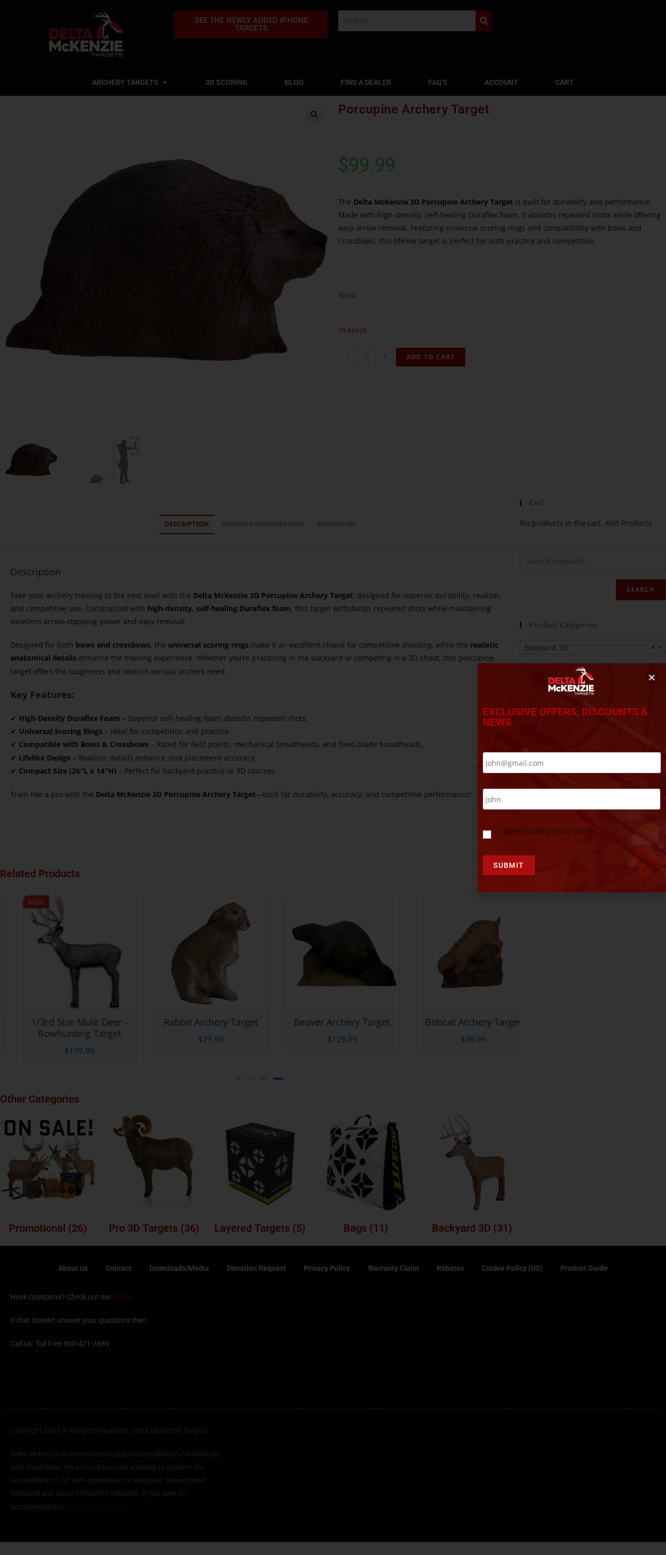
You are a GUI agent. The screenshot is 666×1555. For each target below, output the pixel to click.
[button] (652, 677)
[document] (333, 777)
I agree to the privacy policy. (550, 831)
